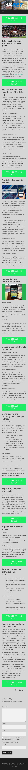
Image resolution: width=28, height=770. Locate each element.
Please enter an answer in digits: (10, 742)
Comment (4, 707)
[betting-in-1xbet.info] (14, 4)
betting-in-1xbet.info (12, 763)
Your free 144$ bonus (14, 19)
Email (3, 730)
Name (4, 723)
